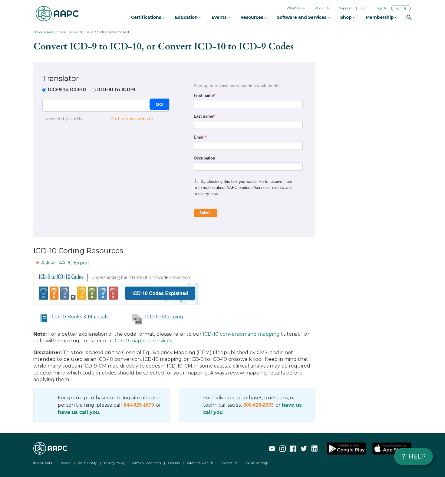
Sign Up (401, 8)
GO (159, 104)
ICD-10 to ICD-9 (116, 89)
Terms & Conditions (146, 463)
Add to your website (131, 118)
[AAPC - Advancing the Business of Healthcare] (57, 13)
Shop (346, 17)
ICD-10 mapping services (142, 341)
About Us (322, 8)
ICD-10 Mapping (164, 317)
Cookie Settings (256, 463)
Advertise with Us (200, 463)
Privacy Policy (114, 463)
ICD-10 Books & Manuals (79, 317)
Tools (71, 32)
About (66, 463)
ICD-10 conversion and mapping (241, 334)
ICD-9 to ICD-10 (67, 89)
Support (345, 8)
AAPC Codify (87, 463)
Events (220, 17)
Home (38, 32)
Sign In (381, 8)
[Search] (409, 18)
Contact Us (229, 463)
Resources (55, 32)
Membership (380, 17)
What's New (296, 8)
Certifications (146, 17)
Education (187, 17)
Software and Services (302, 17)
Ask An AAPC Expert (65, 263)
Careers (174, 463)
